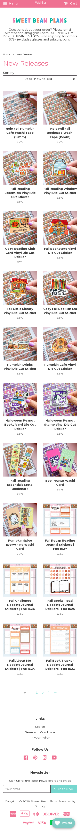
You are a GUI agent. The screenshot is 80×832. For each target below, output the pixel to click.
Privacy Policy (40, 737)
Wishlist (40, 2)
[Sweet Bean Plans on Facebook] (25, 758)
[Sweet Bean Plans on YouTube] (54, 758)
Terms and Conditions (40, 732)
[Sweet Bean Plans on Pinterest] (35, 758)
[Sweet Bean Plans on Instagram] (44, 758)
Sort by (8, 73)
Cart (73, 3)
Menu (13, 3)
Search (40, 726)
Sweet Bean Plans (44, 801)
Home (6, 54)
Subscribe (63, 789)
